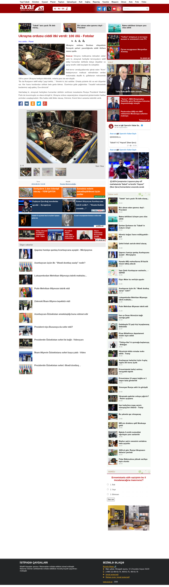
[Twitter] (109, 10)
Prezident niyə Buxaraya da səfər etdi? (53, 327)
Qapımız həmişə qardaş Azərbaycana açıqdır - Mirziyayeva (63, 250)
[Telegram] (99, 10)
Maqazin (115, 2)
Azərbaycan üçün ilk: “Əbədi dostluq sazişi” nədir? (59, 263)
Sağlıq (87, 2)
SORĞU (111, 472)
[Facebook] (104, 10)
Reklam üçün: (118, 577)
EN (63, 9)
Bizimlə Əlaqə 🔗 (109, 567)
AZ (55, 9)
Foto (137, 2)
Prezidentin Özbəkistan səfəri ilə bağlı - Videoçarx (59, 340)
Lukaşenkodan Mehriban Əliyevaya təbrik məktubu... (60, 276)
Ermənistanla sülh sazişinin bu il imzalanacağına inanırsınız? (129, 478)
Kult (80, 2)
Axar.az (69, 56)
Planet (52, 2)
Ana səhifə (22, 42)
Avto (131, 2)
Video (144, 2)
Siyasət (45, 2)
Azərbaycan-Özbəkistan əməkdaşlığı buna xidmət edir (61, 314)
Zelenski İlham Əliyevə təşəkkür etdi (52, 301)
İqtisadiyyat (71, 2)
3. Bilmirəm (114, 494)
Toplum (61, 2)
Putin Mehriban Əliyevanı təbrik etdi (52, 288)
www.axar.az (107, 582)
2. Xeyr (113, 490)
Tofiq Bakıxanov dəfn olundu (129, 91)
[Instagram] (119, 10)
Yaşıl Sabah (24, 2)
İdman (123, 2)
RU (59, 9)
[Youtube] (114, 10)
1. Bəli (112, 485)
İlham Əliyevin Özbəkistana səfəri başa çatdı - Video (60, 352)
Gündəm (35, 2)
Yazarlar (105, 2)
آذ (66, 9)
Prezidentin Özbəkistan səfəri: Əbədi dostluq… (57, 365)
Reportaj (96, 2)
